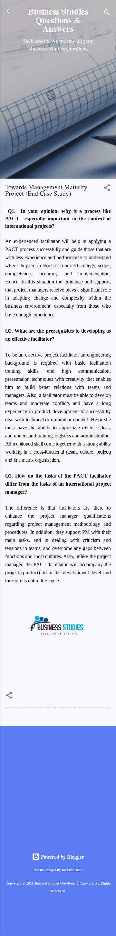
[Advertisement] (58, 115)
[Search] (107, 13)
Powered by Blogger (62, 856)
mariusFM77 (72, 870)
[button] (107, 188)
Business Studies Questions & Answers (58, 20)
